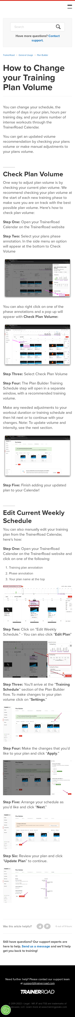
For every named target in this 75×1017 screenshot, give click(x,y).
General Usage (26, 55)
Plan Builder (42, 55)
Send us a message (36, 946)
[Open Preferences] (6, 1010)
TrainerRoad (28, 7)
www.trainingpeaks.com (54, 1007)
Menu (69, 6)
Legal (27, 1003)
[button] (40, 926)
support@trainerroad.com (39, 983)
